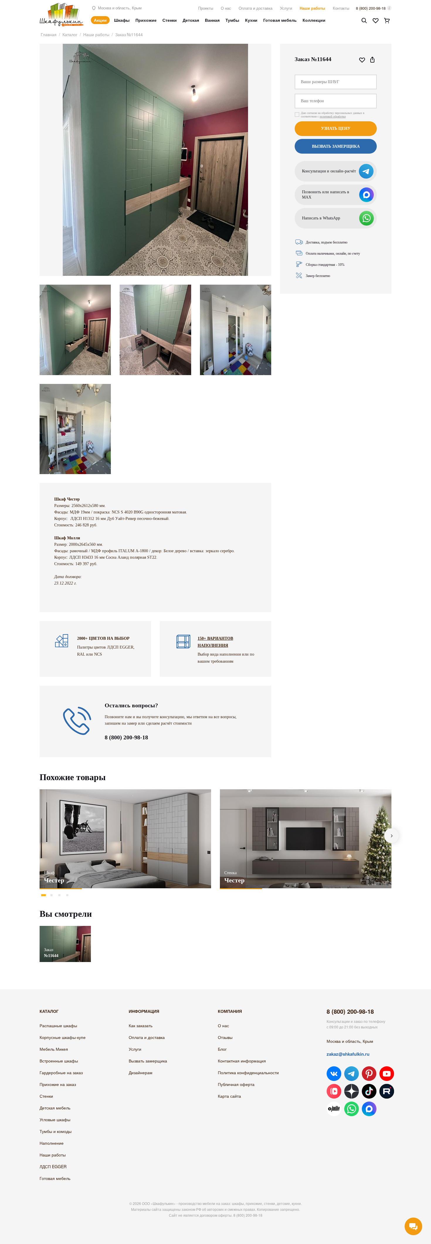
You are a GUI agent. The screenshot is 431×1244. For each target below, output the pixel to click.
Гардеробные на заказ (61, 1072)
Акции (100, 20)
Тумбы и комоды (56, 1131)
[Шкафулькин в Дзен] (351, 1091)
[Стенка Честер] (305, 838)
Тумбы (232, 20)
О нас (226, 8)
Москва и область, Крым (119, 8)
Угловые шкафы (55, 1119)
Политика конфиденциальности (248, 1072)
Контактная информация (242, 1061)
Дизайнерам (140, 1072)
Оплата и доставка (255, 8)
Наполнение (52, 1143)
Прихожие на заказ (58, 1084)
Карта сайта (229, 1096)
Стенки (169, 20)
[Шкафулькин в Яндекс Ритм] (334, 1109)
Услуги (286, 8)
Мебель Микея (54, 1049)
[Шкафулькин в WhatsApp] (351, 1109)
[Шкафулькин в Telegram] (351, 1073)
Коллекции (314, 20)
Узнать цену (335, 128)
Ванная (212, 20)
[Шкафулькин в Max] (369, 1109)
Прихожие (146, 20)
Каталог (69, 34)
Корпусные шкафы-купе (63, 1037)
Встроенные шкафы (59, 1061)
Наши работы (312, 8)
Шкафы (122, 20)
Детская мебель (55, 1108)
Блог (222, 1049)
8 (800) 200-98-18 (371, 8)
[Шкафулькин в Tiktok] (369, 1091)
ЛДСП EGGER (53, 1166)
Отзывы (225, 1037)
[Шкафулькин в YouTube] (386, 1073)
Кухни (251, 20)
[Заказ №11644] (65, 928)
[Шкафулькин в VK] (334, 1073)
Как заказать (140, 1025)
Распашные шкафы (58, 1025)
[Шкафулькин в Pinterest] (369, 1073)
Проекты (205, 8)
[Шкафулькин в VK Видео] (334, 1091)
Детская (191, 20)
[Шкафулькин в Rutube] (386, 1091)
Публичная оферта (236, 1084)
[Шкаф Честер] (125, 838)
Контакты (341, 8)
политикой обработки (333, 116)
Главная (49, 34)
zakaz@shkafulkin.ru (348, 1054)
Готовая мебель (280, 20)
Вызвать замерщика (148, 1061)
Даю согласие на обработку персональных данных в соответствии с (332, 114)
